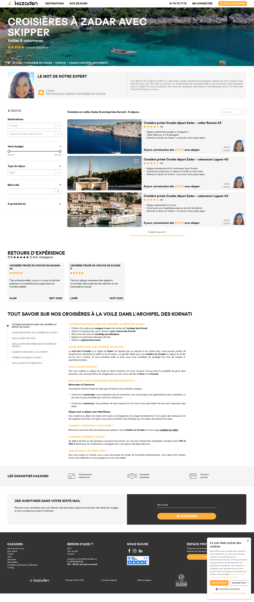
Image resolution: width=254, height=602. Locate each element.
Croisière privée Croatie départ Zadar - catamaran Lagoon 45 (186, 196)
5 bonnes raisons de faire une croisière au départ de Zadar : (34, 325)
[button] (229, 589)
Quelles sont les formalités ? (27, 363)
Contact (70, 554)
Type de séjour (34, 166)
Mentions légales (144, 580)
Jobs (9, 557)
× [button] (248, 541)
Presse (10, 554)
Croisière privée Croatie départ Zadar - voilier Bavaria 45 (183, 123)
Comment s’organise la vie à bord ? (30, 352)
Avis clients (12, 551)
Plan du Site (72, 551)
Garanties (11, 559)
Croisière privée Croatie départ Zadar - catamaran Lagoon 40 (186, 159)
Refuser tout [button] (239, 583)
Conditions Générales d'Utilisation (22, 565)
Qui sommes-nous (15, 548)
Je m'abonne (186, 516)
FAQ (69, 548)
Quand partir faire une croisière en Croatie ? (35, 333)
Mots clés (34, 185)
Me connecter (202, 3)
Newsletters (12, 562)
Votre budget (34, 146)
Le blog (10, 567)
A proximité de (34, 204)
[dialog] (229, 568)
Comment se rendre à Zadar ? (27, 357)
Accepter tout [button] (219, 583)
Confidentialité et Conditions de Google (229, 593)
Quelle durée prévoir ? (24, 338)
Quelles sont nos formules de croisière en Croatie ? (34, 345)
